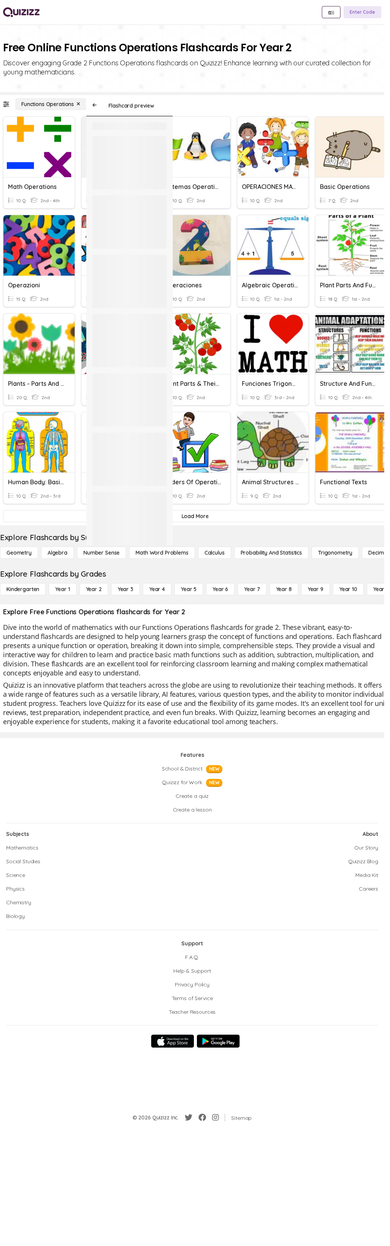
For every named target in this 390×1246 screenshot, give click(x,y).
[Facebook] (202, 1117)
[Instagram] (215, 1117)
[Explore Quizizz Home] (21, 12)
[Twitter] (188, 1117)
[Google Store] (218, 1041)
